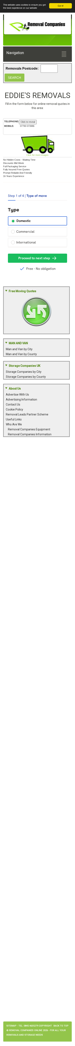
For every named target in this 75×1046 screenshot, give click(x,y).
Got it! (61, 5)
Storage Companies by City (23, 371)
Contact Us (13, 404)
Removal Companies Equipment (29, 429)
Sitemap (11, 1025)
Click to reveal (28, 122)
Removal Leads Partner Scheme (27, 414)
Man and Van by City (19, 349)
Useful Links (14, 419)
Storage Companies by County (26, 376)
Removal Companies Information (29, 434)
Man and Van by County (21, 354)
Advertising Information (21, 399)
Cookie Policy (14, 409)
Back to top (61, 1025)
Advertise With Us (17, 394)
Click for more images (37, 155)
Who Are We (14, 424)
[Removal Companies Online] (37, 25)
